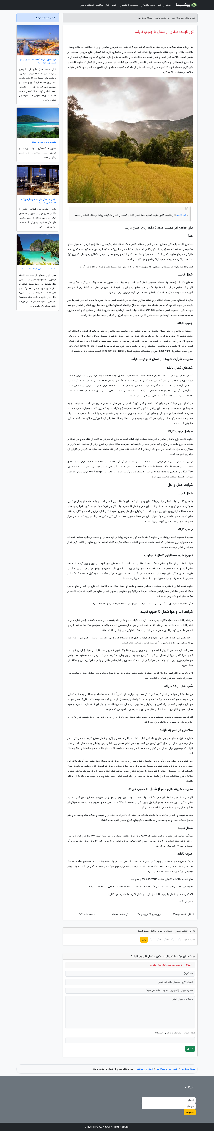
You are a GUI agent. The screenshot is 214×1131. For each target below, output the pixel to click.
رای (144, 940)
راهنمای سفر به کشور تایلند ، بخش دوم (39, 268)
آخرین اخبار (111, 5)
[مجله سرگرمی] (186, 5)
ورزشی (99, 5)
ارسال (190, 1049)
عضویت (190, 1112)
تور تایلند (181, 215)
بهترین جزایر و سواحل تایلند (44, 142)
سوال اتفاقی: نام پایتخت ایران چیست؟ (175, 1033)
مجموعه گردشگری (129, 5)
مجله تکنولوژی (148, 5)
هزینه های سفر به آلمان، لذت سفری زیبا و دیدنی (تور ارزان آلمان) (38, 61)
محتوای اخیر (164, 5)
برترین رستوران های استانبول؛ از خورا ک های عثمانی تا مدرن (38, 201)
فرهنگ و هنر (87, 5)
